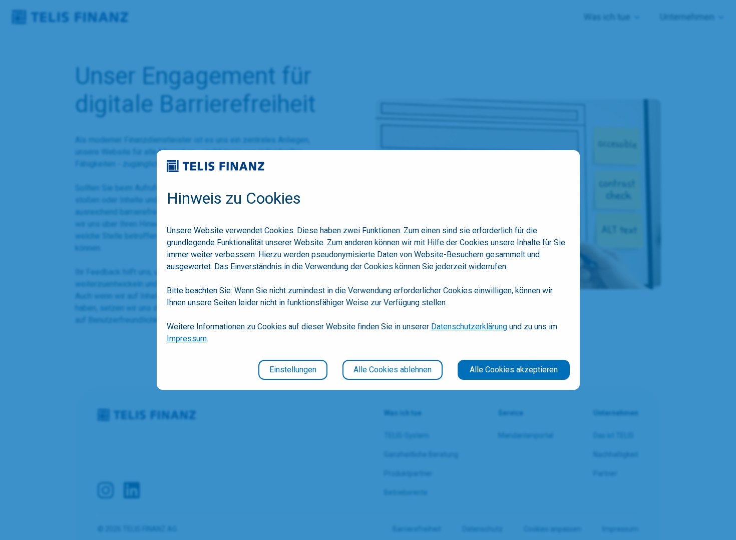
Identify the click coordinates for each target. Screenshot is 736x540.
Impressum (187, 338)
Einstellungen (292, 369)
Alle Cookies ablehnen (392, 369)
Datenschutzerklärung (469, 326)
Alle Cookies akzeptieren (514, 369)
